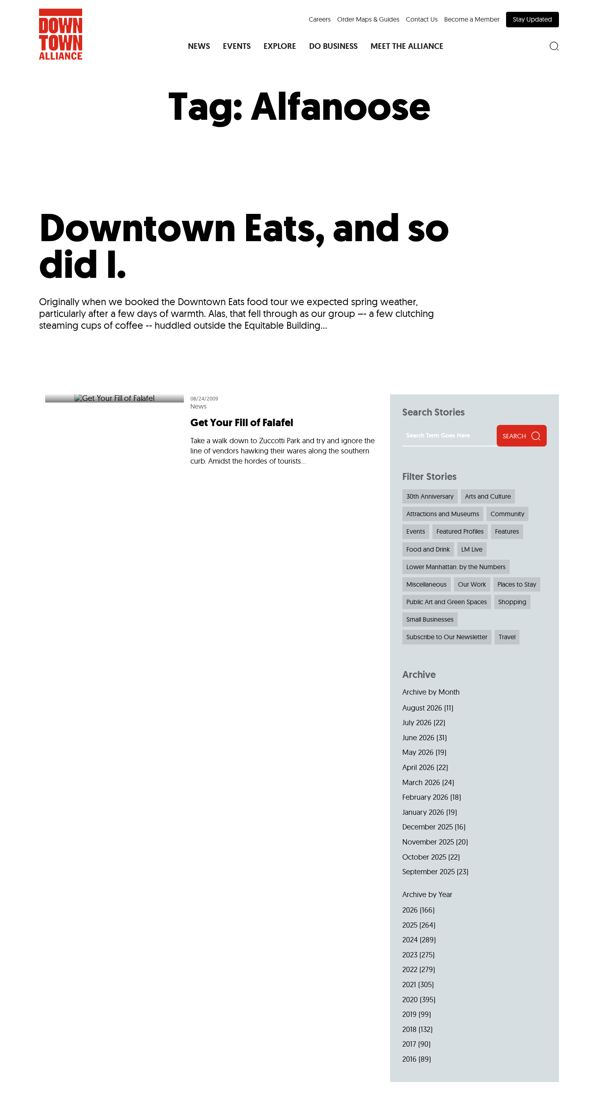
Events (415, 531)
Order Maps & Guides (368, 19)
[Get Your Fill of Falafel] (211, 433)
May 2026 (418, 752)
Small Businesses (430, 619)
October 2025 (424, 857)
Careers (320, 19)
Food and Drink (428, 549)
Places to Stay (517, 584)
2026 (410, 910)
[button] (199, 46)
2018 (409, 1029)
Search (514, 436)
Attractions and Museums (442, 514)
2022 (409, 969)
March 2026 (421, 782)
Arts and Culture (488, 496)
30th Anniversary (430, 496)
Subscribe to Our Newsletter (446, 637)
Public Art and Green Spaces (446, 602)
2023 (409, 954)
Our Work (472, 584)
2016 (409, 1059)
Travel (507, 637)
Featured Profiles (460, 531)
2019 (409, 1014)
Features (507, 531)
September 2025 (428, 871)
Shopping (512, 602)
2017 (409, 1044)
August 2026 (422, 708)
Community (507, 514)
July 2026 (417, 722)
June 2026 (418, 737)
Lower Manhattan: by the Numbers (456, 567)
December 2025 (427, 826)
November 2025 (428, 842)
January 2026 (423, 812)
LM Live (471, 549)
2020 (410, 999)
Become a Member (472, 19)
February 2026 (425, 797)
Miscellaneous (426, 584)
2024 (410, 939)
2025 (409, 925)
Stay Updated (532, 19)
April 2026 (418, 767)
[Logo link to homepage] (60, 34)
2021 (409, 984)
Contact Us (422, 19)
